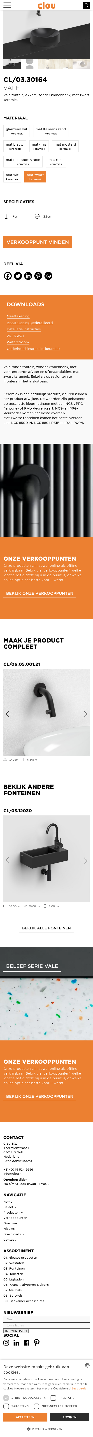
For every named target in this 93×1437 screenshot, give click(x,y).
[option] (46, 34)
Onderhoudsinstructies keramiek (33, 349)
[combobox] (87, 1365)
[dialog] (46, 1398)
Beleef (8, 1207)
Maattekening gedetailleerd (30, 323)
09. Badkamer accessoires (23, 1301)
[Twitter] (18, 276)
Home (7, 1201)
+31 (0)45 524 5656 (18, 1169)
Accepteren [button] (25, 1417)
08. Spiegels (13, 1295)
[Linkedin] (28, 276)
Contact (9, 1239)
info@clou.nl (12, 1173)
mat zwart (35, 177)
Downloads (12, 1234)
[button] (46, 1429)
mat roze (56, 161)
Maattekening (18, 316)
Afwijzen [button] (70, 1417)
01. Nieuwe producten (20, 1257)
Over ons (10, 1223)
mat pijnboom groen (23, 161)
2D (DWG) (15, 336)
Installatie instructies (24, 329)
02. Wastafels (13, 1263)
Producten (11, 1212)
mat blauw (14, 146)
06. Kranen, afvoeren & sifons (26, 1284)
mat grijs (39, 146)
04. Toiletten (13, 1274)
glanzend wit (16, 131)
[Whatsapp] (48, 276)
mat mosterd (65, 146)
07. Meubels (12, 1290)
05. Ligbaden (13, 1279)
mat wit (12, 177)
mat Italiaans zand (51, 131)
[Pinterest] (38, 276)
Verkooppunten (15, 1217)
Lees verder (80, 1388)
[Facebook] (8, 276)
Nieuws (9, 1228)
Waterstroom (18, 342)
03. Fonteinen (14, 1268)
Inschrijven (16, 1331)
